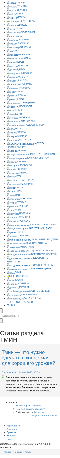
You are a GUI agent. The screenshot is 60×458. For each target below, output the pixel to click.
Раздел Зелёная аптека (45, 415)
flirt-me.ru (39, 412)
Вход (9, 438)
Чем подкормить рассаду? (30, 408)
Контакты (12, 428)
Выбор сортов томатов (28, 405)
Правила (11, 432)
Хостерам (12, 435)
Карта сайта (13, 425)
